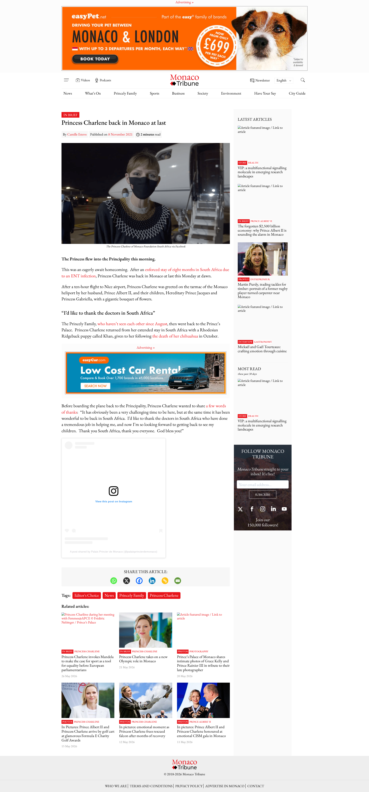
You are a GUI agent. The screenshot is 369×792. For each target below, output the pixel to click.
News (67, 93)
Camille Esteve (77, 134)
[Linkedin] (152, 580)
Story (242, 162)
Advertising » (146, 347)
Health (253, 162)
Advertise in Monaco (224, 786)
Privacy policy (188, 786)
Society (203, 93)
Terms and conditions (151, 786)
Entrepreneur (260, 279)
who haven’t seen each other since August (132, 324)
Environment (231, 93)
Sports (154, 93)
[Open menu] (66, 77)
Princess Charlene (164, 595)
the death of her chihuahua (175, 336)
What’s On (93, 93)
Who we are (116, 786)
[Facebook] (139, 580)
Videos (85, 80)
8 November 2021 (120, 134)
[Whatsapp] (113, 580)
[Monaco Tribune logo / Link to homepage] (184, 80)
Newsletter (262, 80)
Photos (183, 651)
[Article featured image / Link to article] (203, 630)
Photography (198, 651)
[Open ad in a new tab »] (184, 38)
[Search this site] (303, 80)
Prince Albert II (200, 722)
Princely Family (125, 93)
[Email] (177, 580)
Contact (255, 786)
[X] (126, 580)
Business (178, 93)
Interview (245, 342)
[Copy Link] (165, 580)
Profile (244, 279)
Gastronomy (263, 342)
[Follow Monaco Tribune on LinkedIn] (273, 509)
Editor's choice (86, 595)
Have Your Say (265, 93)
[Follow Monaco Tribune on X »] (241, 509)
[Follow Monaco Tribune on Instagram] (262, 509)
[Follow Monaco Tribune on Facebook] (251, 509)
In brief (70, 115)
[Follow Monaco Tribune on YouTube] (284, 509)
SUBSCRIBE (262, 495)
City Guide (297, 93)
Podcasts (105, 80)
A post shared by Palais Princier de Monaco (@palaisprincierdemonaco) (113, 551)
